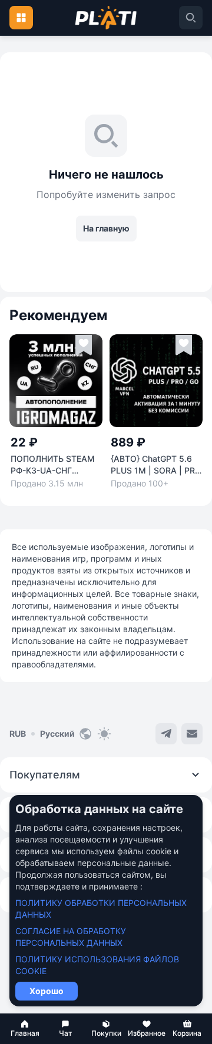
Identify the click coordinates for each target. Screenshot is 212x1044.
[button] (25, 1029)
